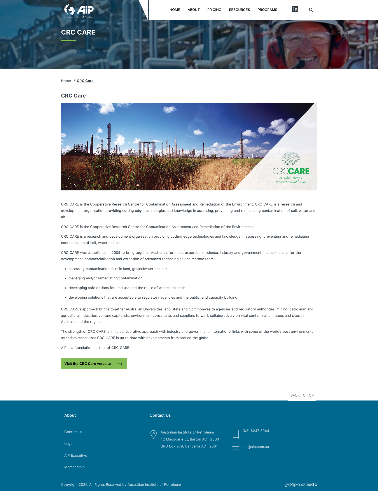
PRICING (214, 9)
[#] (299, 485)
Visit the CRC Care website (87, 363)
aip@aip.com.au (256, 446)
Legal (68, 443)
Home (175, 9)
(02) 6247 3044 (256, 430)
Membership (74, 467)
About (194, 9)
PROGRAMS (267, 9)
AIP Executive (75, 455)
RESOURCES (239, 9)
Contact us (73, 432)
